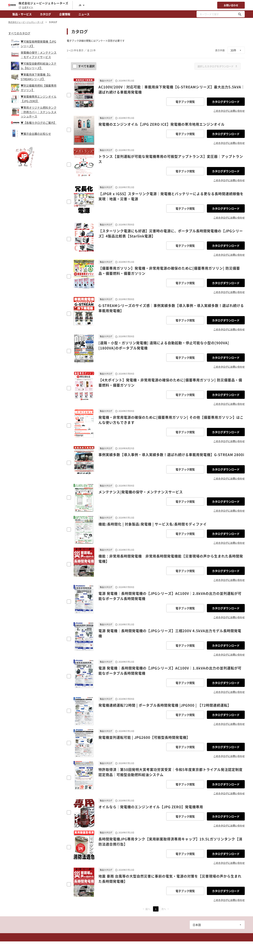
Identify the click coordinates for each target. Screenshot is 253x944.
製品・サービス (22, 14)
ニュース (83, 14)
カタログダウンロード (226, 102)
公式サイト (27, 7)
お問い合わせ (231, 5)
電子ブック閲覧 (185, 102)
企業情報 (64, 14)
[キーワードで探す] (240, 14)
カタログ (45, 14)
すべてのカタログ (19, 33)
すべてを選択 (86, 66)
